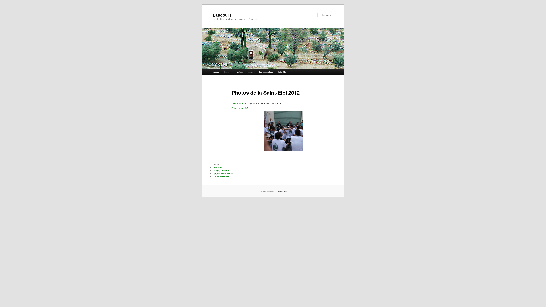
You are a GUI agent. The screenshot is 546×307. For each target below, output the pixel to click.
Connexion (217, 167)
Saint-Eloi (282, 72)
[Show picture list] (239, 108)
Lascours (222, 15)
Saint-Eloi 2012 (239, 103)
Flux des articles (222, 170)
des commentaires (223, 173)
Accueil (216, 72)
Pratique (239, 72)
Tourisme (251, 72)
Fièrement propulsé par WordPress (273, 191)
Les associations (266, 72)
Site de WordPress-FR (222, 176)
